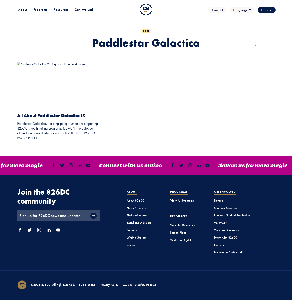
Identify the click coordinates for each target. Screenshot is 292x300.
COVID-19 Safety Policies (139, 285)
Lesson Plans (178, 232)
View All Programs (182, 200)
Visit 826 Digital (180, 240)
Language (240, 10)
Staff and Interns (137, 215)
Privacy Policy (109, 285)
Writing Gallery (137, 237)
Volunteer (220, 223)
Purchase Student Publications (233, 215)
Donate (266, 10)
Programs (40, 9)
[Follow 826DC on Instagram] (69, 165)
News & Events (136, 208)
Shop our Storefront (226, 208)
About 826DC (135, 200)
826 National (87, 285)
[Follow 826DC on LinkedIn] (78, 165)
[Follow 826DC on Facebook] (52, 165)
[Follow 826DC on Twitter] (60, 165)
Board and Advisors (139, 223)
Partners (132, 230)
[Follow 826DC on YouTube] (87, 165)
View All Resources (182, 225)
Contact (217, 10)
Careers (219, 245)
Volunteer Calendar (226, 230)
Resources (61, 9)
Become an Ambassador (229, 252)
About (22, 9)
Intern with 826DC (226, 237)
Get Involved (83, 9)
